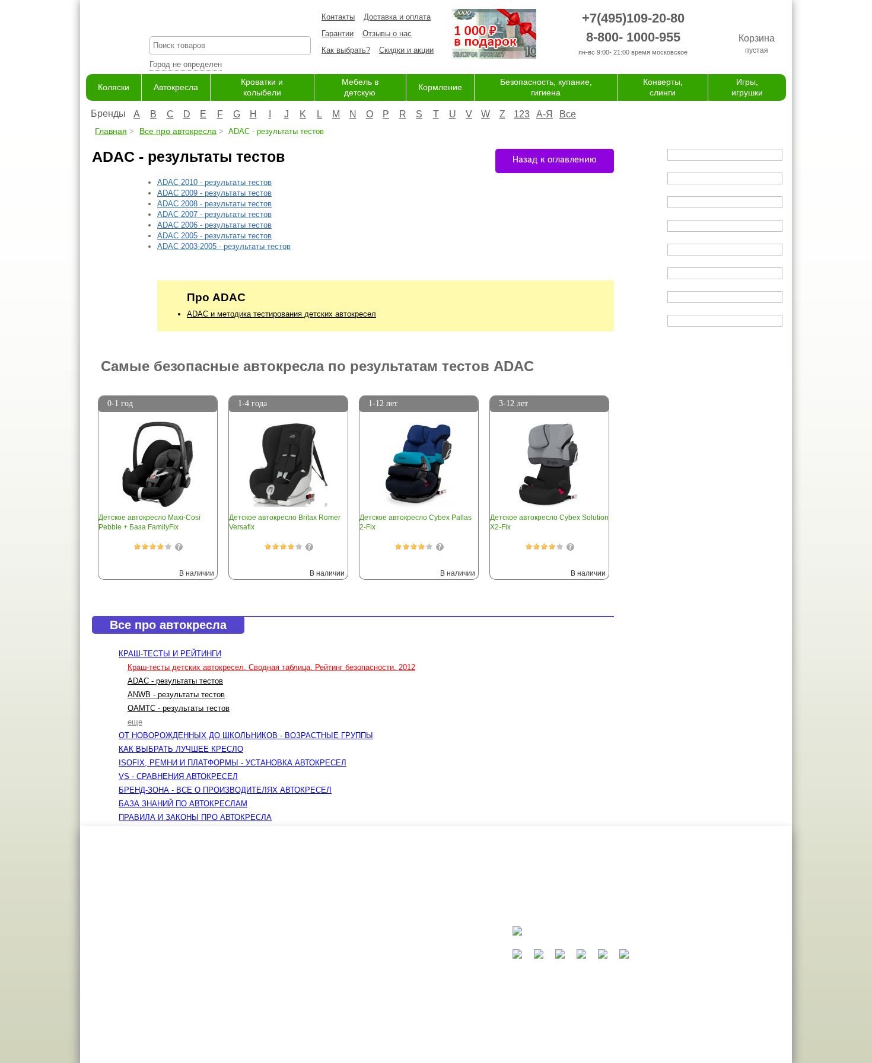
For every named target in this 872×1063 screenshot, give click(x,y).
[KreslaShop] (103, 35)
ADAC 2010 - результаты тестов (214, 182)
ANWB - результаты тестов (176, 694)
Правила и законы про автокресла (195, 817)
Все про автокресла (178, 131)
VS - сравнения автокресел (178, 776)
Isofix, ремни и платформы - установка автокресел (232, 762)
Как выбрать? (346, 50)
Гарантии (338, 33)
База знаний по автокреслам (183, 803)
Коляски (113, 87)
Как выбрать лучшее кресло (181, 749)
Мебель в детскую (393, 983)
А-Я (544, 114)
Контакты (338, 16)
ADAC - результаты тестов (175, 680)
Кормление (440, 87)
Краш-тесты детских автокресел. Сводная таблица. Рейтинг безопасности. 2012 (271, 667)
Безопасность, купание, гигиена (417, 1007)
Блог (267, 972)
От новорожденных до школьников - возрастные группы (246, 735)
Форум (271, 960)
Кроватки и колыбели (398, 972)
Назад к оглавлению (555, 160)
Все (567, 114)
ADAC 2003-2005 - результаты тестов (224, 246)
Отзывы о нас (387, 33)
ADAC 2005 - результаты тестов (214, 235)
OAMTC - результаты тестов (179, 708)
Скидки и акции (406, 50)
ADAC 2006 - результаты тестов (214, 225)
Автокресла (176, 87)
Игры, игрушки (386, 1030)
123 (522, 114)
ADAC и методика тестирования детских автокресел (281, 313)
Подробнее (179, 547)
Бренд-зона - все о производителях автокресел (225, 790)
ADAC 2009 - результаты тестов (214, 193)
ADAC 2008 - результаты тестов (214, 203)
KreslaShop (230, 21)
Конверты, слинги (392, 1018)
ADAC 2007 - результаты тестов (214, 214)
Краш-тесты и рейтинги (170, 653)
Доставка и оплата (397, 16)
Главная (111, 131)
